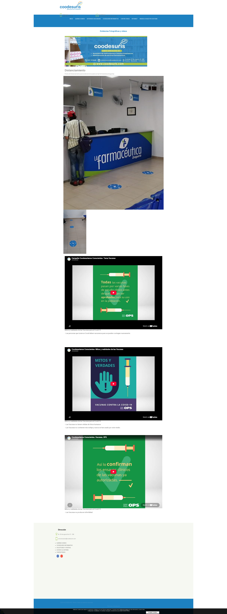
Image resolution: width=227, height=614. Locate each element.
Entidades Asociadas (94, 19)
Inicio (71, 19)
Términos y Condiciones (113, 606)
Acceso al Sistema (63, 550)
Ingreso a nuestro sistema (148, 19)
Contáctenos (125, 19)
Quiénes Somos (80, 19)
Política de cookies (124, 609)
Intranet (135, 19)
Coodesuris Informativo (111, 19)
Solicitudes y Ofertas (64, 547)
